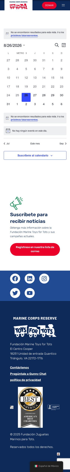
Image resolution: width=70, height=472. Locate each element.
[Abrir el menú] (63, 5)
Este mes (35, 143)
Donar (49, 5)
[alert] (35, 118)
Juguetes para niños (18, 7)
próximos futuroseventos (24, 35)
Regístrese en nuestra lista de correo (35, 249)
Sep (62, 143)
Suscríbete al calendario (33, 155)
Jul (8, 143)
